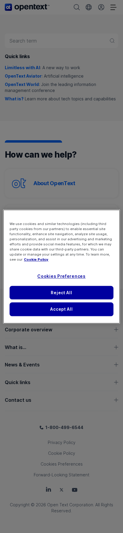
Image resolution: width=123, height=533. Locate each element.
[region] (61, 266)
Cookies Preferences (61, 276)
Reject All (61, 292)
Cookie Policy (36, 259)
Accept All (61, 309)
